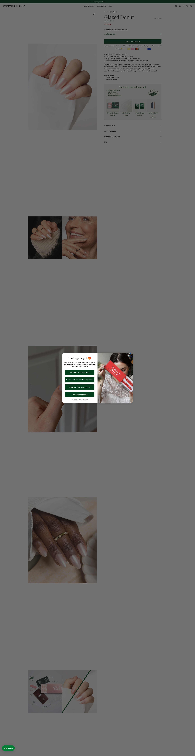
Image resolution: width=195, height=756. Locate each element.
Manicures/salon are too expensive (79, 380)
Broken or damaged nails (79, 372)
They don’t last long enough (79, 387)
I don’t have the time (80, 394)
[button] (8, 748)
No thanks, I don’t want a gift (80, 399)
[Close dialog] (130, 355)
